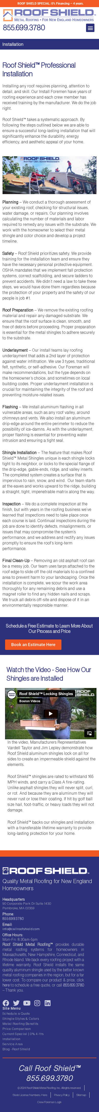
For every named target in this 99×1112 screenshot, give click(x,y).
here (6, 985)
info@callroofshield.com (21, 929)
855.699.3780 (24, 27)
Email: (7, 924)
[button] (90, 28)
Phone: (8, 914)
